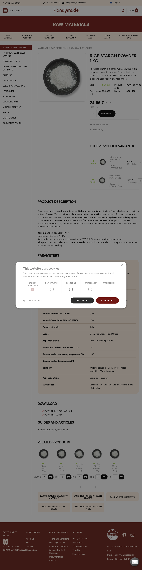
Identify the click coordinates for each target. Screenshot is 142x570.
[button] (32, 300)
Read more (71, 276)
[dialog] (71, 285)
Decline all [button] (82, 300)
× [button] (122, 265)
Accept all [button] (107, 300)
